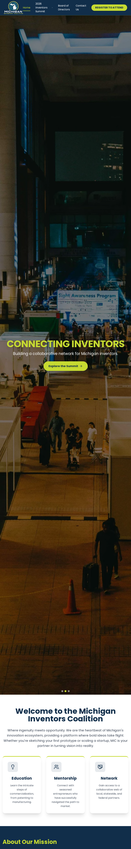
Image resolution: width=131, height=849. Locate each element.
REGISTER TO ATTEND (109, 7)
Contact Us (81, 7)
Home (26, 7)
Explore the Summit (63, 369)
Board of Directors (64, 7)
